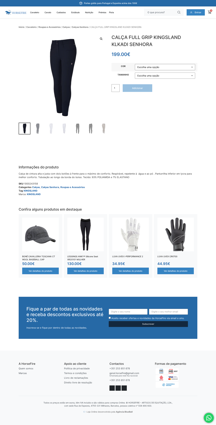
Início (21, 27)
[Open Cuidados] (68, 12)
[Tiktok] (124, 388)
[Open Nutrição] (95, 12)
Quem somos (26, 368)
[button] (101, 38)
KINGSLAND (30, 190)
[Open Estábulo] (81, 12)
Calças (66, 27)
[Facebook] (112, 388)
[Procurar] (179, 12)
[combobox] (159, 12)
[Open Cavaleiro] (41, 12)
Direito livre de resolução (78, 382)
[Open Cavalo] (53, 12)
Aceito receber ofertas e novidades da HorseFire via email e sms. (147, 318)
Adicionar (137, 88)
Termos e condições (75, 373)
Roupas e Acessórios (49, 27)
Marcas (23, 373)
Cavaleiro (31, 27)
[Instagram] (118, 388)
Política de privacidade (77, 368)
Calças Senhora (80, 27)
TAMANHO (123, 75)
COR (123, 66)
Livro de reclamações (76, 377)
